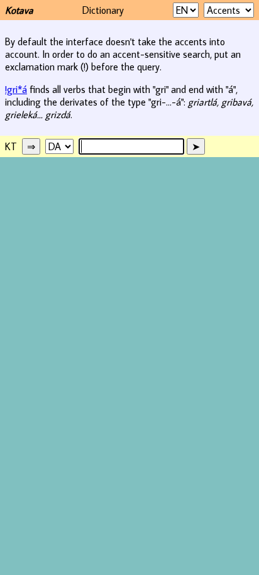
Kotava (19, 10)
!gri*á (16, 89)
